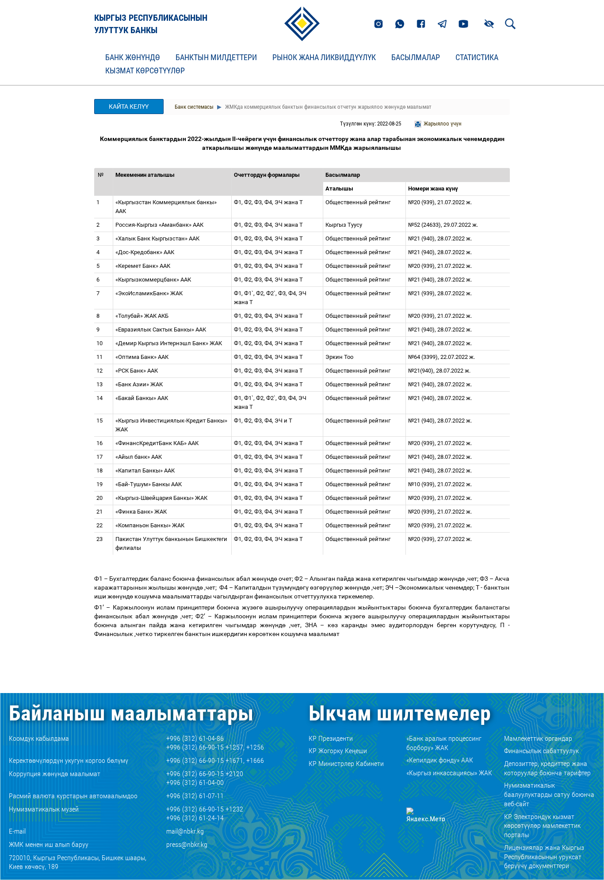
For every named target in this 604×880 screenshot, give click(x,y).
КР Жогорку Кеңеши (338, 751)
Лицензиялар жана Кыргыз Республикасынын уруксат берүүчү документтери (544, 856)
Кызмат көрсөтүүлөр (145, 70)
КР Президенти (331, 738)
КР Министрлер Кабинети (346, 763)
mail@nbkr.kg (185, 831)
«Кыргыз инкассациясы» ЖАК (449, 773)
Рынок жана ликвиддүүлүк (324, 57)
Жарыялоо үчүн (443, 123)
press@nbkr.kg (186, 844)
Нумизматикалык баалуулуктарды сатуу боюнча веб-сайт (549, 794)
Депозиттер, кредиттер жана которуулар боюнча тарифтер (547, 768)
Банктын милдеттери (216, 57)
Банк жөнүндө (132, 57)
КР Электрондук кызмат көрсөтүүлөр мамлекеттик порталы (542, 825)
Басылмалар (415, 57)
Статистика (476, 57)
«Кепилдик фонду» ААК (439, 760)
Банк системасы (194, 106)
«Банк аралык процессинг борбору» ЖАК (444, 743)
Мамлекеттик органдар (538, 738)
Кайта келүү (129, 106)
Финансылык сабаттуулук (541, 751)
